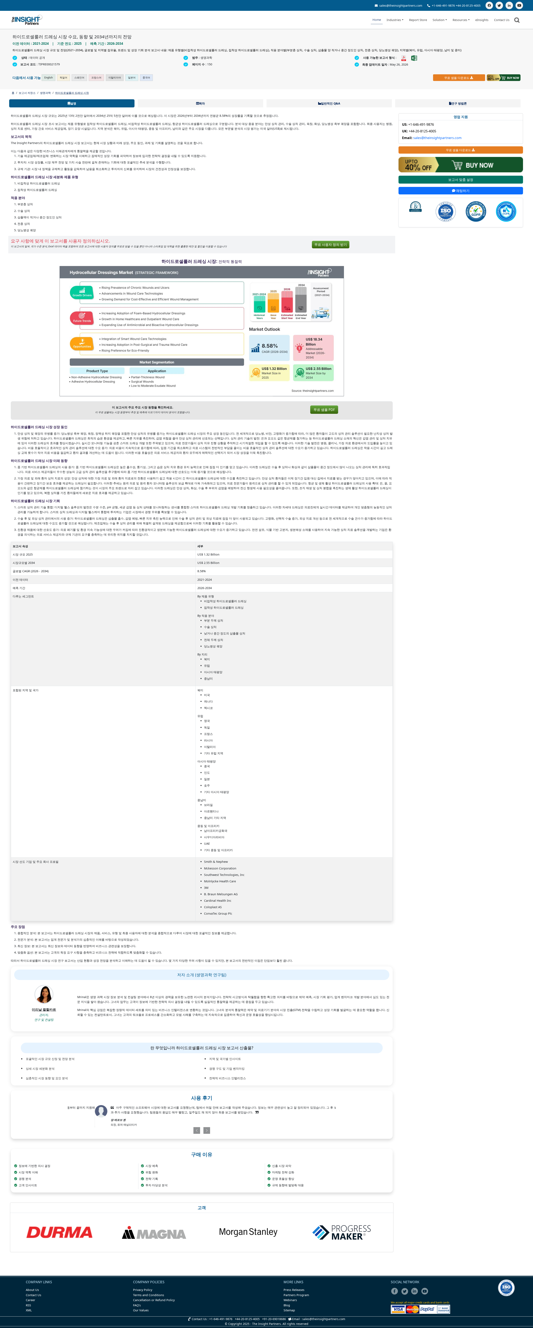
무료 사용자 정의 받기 (330, 244)
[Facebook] (489, 5)
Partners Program (296, 1295)
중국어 (146, 77)
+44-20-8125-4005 (468, 5)
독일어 (63, 77)
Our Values (141, 1310)
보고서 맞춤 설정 (460, 179)
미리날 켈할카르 (44, 1009)
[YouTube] (519, 5)
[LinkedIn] (509, 5)
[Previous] (180, 1130)
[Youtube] (426, 1294)
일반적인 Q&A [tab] (330, 103)
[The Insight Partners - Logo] (27, 19)
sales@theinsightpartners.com (400, 5)
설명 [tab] (73, 103)
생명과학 (45, 93)
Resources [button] (460, 20)
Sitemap (289, 1310)
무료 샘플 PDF (324, 409)
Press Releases (294, 1290)
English (48, 77)
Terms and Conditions (148, 1295)
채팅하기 (462, 190)
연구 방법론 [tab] (459, 103)
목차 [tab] (202, 103)
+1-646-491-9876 (443, 5)
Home (376, 20)
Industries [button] (394, 20)
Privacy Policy (142, 1290)
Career (30, 1300)
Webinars (290, 1300)
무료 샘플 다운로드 (456, 78)
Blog (287, 1305)
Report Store (418, 20)
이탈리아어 (114, 77)
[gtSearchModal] (518, 21)
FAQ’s (137, 1305)
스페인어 (79, 77)
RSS (28, 1305)
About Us (32, 1290)
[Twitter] (499, 5)
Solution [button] (439, 20)
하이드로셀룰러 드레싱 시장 (72, 93)
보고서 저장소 (27, 93)
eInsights (481, 20)
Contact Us (501, 20)
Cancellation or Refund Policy (154, 1300)
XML (29, 1310)
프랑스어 (96, 77)
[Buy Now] (504, 77)
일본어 (132, 77)
